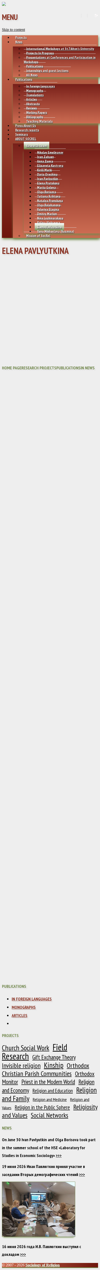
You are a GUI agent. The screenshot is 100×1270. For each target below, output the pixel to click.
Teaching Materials (39, 121)
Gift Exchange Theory (54, 1057)
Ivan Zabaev (45, 157)
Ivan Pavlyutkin (47, 179)
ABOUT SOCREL (25, 139)
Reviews (31, 108)
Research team (36, 145)
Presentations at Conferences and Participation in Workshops (60, 59)
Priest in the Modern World (48, 1082)
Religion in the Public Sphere (42, 1107)
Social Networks (49, 1115)
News (18, 42)
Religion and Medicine (50, 1099)
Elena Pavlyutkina (49, 227)
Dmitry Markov (47, 214)
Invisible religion (21, 1065)
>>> (59, 1155)
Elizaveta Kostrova (50, 165)
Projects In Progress (40, 53)
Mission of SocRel (38, 235)
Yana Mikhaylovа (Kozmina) (55, 231)
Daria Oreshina (47, 174)
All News (32, 75)
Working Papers (36, 112)
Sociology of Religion (42, 1265)
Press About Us (25, 125)
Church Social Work (25, 1047)
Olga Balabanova (48, 205)
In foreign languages (40, 86)
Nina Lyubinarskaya (50, 218)
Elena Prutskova (48, 183)
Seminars (21, 134)
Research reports (27, 130)
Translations (35, 95)
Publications (34, 66)
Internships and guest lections (47, 70)
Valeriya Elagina (48, 209)
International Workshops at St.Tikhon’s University (60, 49)
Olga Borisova (46, 192)
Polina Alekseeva (48, 222)
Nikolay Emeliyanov (50, 152)
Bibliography (34, 117)
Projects (21, 37)
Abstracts (33, 104)
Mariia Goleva (46, 187)
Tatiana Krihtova (48, 196)
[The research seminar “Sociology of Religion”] (4, 4)
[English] (84, 16)
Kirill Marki (44, 170)
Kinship (53, 1065)
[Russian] (90, 16)
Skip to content (13, 30)
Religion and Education (53, 1090)
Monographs (34, 90)
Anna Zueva (45, 161)
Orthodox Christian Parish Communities (45, 1069)
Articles (31, 99)
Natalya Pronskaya (50, 200)
